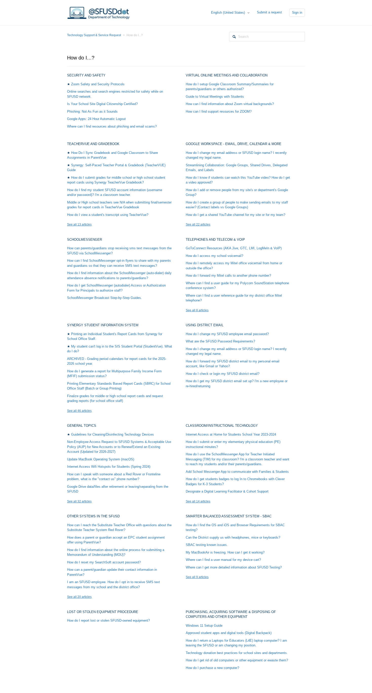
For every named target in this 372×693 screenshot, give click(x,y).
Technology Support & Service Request (94, 35)
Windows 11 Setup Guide (204, 625)
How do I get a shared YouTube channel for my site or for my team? (235, 215)
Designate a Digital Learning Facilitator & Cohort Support (227, 491)
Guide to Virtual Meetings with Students (215, 96)
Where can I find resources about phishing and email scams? (112, 126)
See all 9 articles (197, 577)
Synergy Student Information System (102, 325)
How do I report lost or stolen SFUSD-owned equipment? (108, 620)
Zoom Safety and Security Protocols (98, 84)
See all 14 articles (198, 501)
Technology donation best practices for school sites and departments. (237, 653)
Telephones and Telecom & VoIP (215, 239)
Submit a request (269, 12)
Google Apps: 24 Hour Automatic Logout (96, 119)
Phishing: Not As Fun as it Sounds (92, 111)
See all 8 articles (197, 310)
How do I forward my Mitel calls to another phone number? (228, 275)
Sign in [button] (297, 12)
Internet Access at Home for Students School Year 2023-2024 (231, 434)
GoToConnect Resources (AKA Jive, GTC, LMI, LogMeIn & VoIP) (234, 248)
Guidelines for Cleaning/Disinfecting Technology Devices (112, 434)
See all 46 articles (79, 411)
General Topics (81, 425)
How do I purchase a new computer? (212, 668)
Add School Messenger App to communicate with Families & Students (237, 472)
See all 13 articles (79, 224)
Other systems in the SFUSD (93, 516)
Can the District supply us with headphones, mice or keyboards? (233, 537)
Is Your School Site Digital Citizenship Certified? (102, 104)
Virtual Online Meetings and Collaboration (226, 75)
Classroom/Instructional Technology (222, 425)
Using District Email (204, 325)
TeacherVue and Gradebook (93, 144)
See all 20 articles (79, 597)
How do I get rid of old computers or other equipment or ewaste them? (237, 660)
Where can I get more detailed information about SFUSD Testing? (234, 567)
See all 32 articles (79, 501)
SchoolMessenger (84, 239)
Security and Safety (86, 75)
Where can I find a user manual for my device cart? (223, 560)
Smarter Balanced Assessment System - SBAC (229, 516)
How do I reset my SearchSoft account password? (104, 562)
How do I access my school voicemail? (214, 256)
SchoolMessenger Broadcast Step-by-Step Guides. (104, 298)
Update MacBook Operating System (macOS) (100, 459)
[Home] (98, 12)
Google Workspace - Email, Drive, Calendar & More (233, 144)
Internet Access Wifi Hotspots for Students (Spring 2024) (108, 466)
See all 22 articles (198, 224)
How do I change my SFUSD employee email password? (227, 334)
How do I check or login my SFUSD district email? (222, 374)
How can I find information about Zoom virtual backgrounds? (230, 104)
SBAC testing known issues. (207, 545)
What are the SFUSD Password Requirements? (220, 341)
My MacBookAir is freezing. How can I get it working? (225, 552)
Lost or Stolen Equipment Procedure (102, 612)
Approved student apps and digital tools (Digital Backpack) (229, 633)
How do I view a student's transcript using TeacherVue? (107, 215)
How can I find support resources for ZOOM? (219, 111)
